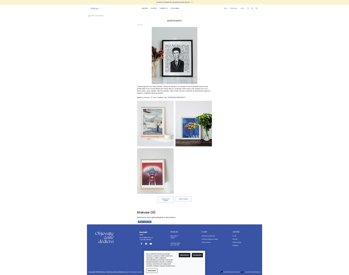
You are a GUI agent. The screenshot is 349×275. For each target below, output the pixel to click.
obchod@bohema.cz (146, 237)
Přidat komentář (145, 222)
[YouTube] (151, 244)
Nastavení (152, 271)
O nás (234, 236)
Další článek (183, 199)
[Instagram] (146, 244)
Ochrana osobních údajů (210, 239)
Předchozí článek (165, 199)
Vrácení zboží (206, 242)
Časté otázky (237, 242)
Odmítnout (184, 255)
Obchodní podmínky (208, 236)
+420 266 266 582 (145, 240)
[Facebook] (142, 244)
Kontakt (235, 239)
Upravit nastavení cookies (133, 272)
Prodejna (235, 245)
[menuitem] (144, 8)
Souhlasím (197, 255)
